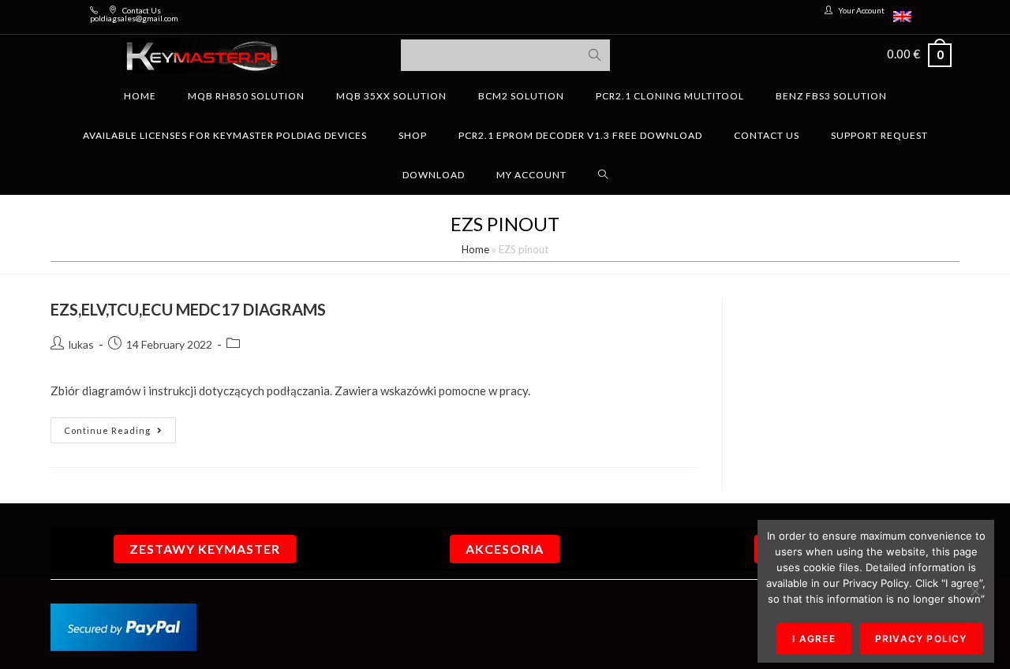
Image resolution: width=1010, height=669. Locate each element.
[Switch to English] (902, 17)
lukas (81, 344)
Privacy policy (921, 639)
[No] (974, 591)
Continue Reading (120, 426)
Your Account (861, 10)
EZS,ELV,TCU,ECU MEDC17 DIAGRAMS (188, 309)
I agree (813, 639)
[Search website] (603, 175)
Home (475, 249)
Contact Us (141, 10)
